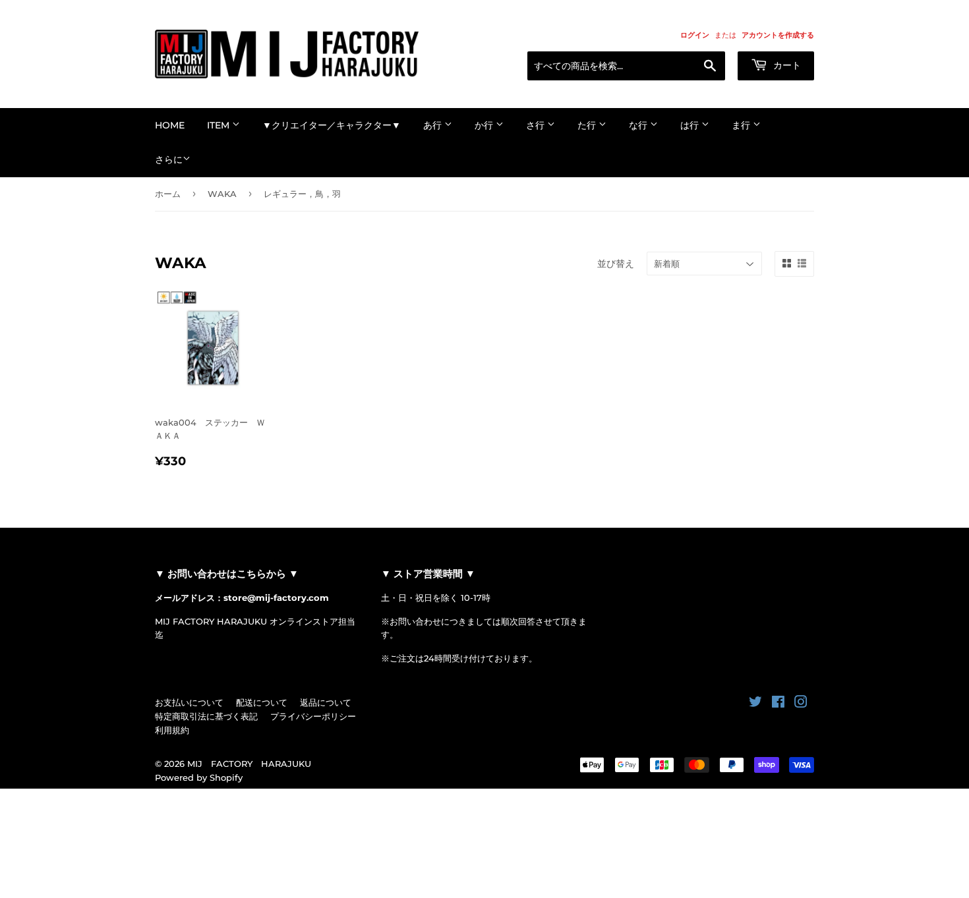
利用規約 (172, 730)
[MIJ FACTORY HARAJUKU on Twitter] (755, 703)
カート (786, 65)
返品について (325, 702)
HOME (170, 125)
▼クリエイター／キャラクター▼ (331, 125)
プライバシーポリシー (313, 716)
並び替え (615, 263)
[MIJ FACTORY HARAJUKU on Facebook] (778, 703)
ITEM (219, 125)
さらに (169, 159)
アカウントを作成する (778, 35)
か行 (485, 125)
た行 (588, 125)
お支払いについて (189, 702)
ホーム (168, 193)
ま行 (742, 125)
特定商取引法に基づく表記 (206, 716)
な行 (639, 125)
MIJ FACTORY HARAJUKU (249, 763)
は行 (690, 125)
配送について (261, 702)
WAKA (222, 193)
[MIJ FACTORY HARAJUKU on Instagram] (801, 703)
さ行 (536, 125)
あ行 (433, 125)
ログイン (694, 35)
